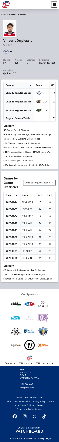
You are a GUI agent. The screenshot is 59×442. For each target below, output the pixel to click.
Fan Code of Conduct (34, 397)
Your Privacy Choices (24, 405)
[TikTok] (44, 416)
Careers (40, 405)
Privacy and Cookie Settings (29, 409)
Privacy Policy (39, 401)
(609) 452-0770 (26, 383)
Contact (18, 397)
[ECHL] (6, 4)
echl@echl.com (27, 387)
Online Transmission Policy (17, 401)
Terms (51, 401)
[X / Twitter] (34, 416)
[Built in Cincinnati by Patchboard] (29, 430)
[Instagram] (24, 416)
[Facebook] (15, 416)
